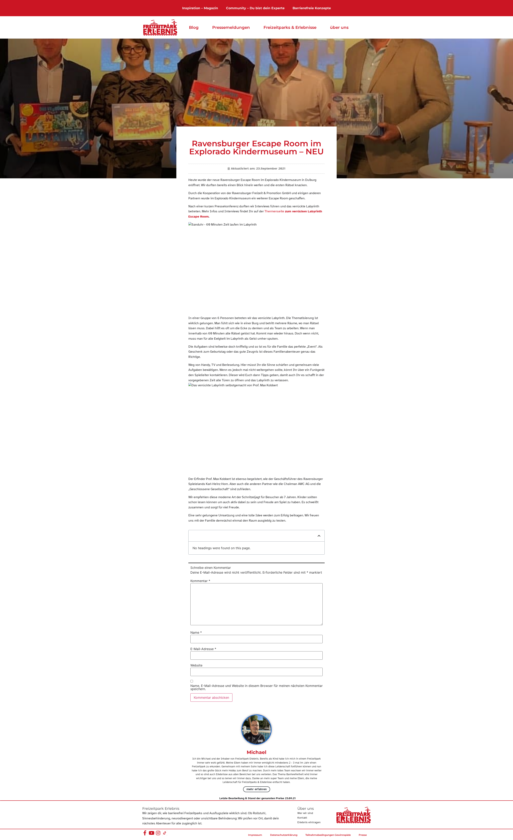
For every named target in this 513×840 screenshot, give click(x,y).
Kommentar (200, 580)
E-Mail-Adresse (203, 648)
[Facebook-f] (144, 832)
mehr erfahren (256, 789)
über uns (339, 27)
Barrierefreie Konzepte (312, 8)
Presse (363, 834)
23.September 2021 (270, 169)
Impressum (255, 834)
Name (196, 632)
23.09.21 (290, 798)
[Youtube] (151, 832)
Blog (194, 27)
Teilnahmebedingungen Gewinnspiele (328, 834)
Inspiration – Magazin (200, 8)
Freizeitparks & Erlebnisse (290, 27)
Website (196, 665)
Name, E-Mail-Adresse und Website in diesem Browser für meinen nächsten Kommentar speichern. (256, 687)
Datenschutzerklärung (283, 834)
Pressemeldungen (231, 27)
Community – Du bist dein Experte (255, 8)
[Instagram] (158, 832)
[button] (319, 535)
